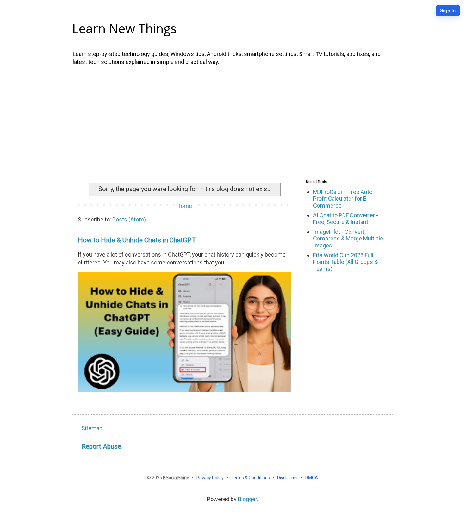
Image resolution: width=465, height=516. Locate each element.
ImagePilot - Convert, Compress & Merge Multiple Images (348, 238)
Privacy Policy (210, 477)
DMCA (311, 477)
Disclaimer (288, 477)
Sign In (448, 10)
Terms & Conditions (251, 477)
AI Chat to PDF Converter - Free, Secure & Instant (345, 219)
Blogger (247, 499)
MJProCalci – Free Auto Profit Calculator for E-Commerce (342, 199)
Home (184, 205)
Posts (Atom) (129, 219)
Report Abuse (101, 446)
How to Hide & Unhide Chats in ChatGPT (137, 240)
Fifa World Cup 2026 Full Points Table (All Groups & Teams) (345, 262)
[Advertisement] (232, 121)
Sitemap (92, 428)
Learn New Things (124, 28)
